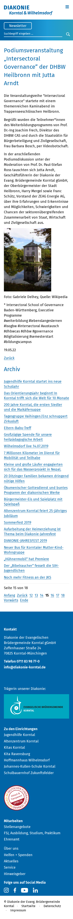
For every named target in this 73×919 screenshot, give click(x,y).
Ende (24, 600)
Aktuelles (11, 861)
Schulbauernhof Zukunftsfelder (29, 773)
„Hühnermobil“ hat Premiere (26, 559)
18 (63, 595)
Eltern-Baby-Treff (17, 428)
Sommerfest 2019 (17, 522)
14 (41, 595)
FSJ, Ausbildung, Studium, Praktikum (32, 833)
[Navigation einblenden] (67, 6)
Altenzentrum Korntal (21, 741)
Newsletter (17, 26)
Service (10, 867)
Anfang (9, 595)
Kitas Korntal (14, 747)
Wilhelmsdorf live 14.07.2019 (26, 446)
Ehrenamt (11, 839)
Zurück (9, 358)
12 (31, 595)
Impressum (18, 910)
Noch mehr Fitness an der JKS (27, 577)
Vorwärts (11, 600)
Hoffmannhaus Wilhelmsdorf (27, 760)
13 (36, 595)
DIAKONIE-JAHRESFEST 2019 (25, 541)
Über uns (11, 848)
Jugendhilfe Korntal (19, 735)
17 (57, 595)
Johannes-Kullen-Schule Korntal (29, 766)
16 (52, 595)
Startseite (28, 906)
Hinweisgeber (15, 874)
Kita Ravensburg (17, 754)
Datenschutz (52, 906)
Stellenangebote (17, 827)
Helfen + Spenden (18, 855)
